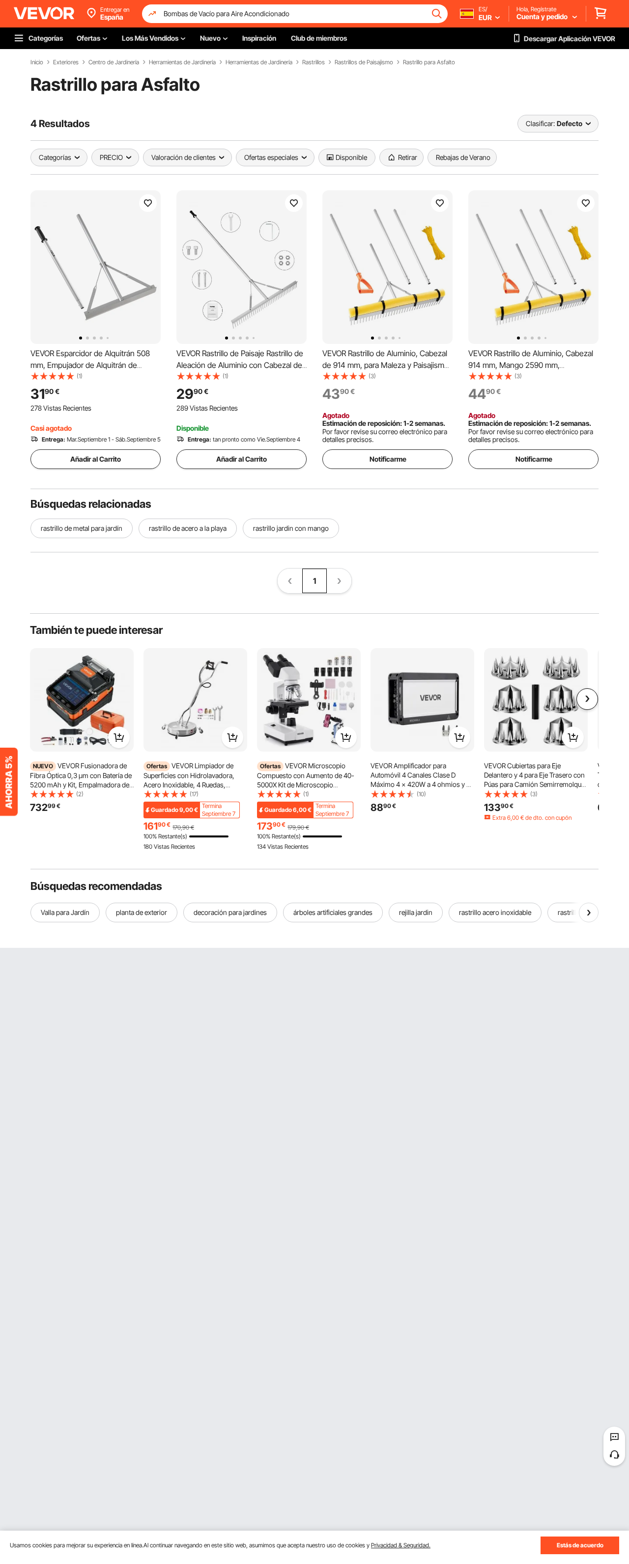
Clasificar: (540, 123)
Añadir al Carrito (95, 459)
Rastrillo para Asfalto (429, 62)
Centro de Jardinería (113, 62)
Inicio (36, 62)
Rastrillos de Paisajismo (364, 62)
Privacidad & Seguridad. (400, 1545)
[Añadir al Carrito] (119, 737)
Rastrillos (313, 62)
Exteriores (66, 62)
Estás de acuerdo (580, 1545)
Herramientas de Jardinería (182, 62)
